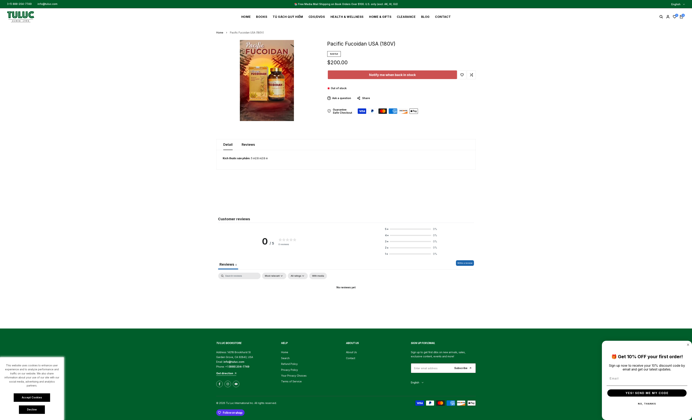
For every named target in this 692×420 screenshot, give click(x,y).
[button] (462, 74)
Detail (228, 144)
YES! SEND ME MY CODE (647, 393)
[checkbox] (318, 276)
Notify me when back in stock (392, 75)
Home (219, 32)
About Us (351, 352)
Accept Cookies (32, 397)
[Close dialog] (688, 345)
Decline (32, 409)
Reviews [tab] (228, 264)
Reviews (248, 144)
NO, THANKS (647, 403)
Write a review (465, 263)
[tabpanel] (346, 299)
